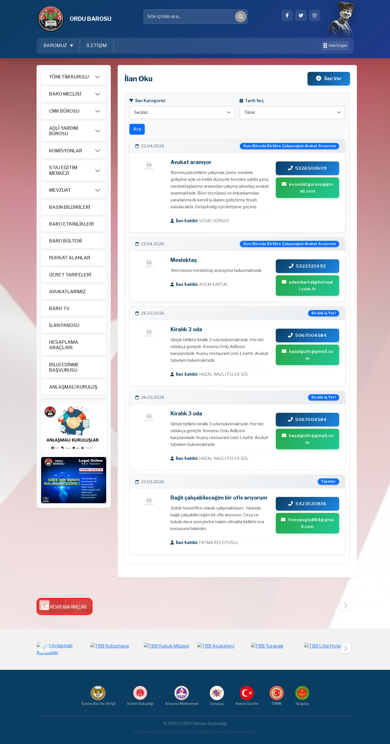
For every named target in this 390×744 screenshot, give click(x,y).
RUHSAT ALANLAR (69, 257)
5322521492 (311, 266)
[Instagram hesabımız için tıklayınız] (314, 15)
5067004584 (311, 335)
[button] (346, 605)
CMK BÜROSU (64, 111)
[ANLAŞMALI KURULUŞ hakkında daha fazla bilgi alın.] (73, 427)
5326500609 (311, 168)
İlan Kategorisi (149, 100)
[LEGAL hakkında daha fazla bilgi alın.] (73, 479)
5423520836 (310, 503)
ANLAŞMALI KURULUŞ (73, 387)
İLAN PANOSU (64, 325)
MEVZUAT (60, 190)
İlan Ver (332, 78)
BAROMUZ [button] (55, 45)
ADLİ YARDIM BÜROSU (63, 131)
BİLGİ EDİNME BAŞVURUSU (64, 367)
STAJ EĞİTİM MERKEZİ (63, 170)
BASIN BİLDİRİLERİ (69, 207)
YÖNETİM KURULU (69, 77)
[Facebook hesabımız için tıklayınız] (287, 15)
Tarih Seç (254, 100)
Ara (137, 129)
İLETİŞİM (97, 45)
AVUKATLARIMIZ (67, 291)
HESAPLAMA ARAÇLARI (63, 344)
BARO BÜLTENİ (65, 241)
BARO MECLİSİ (65, 94)
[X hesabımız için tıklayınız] (301, 15)
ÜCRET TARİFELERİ (70, 275)
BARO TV (59, 308)
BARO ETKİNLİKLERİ (71, 224)
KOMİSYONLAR (65, 150)
